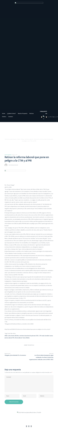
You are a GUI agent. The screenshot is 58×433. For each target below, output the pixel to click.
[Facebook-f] (26, 426)
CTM (40, 335)
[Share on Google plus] (31, 348)
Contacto (10, 117)
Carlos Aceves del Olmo (13, 335)
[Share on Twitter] (23, 348)
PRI (13, 338)
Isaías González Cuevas (47, 335)
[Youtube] (46, 117)
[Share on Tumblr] (29, 348)
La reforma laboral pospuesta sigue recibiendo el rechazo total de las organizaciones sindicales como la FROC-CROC (41, 356)
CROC (37, 335)
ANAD (6, 335)
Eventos (4, 117)
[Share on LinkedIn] (26, 348)
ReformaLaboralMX (13, 165)
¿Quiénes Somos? (11, 113)
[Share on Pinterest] (34, 348)
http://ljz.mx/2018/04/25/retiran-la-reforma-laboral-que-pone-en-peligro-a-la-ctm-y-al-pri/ (27, 329)
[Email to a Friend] (37, 348)
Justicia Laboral (8, 155)
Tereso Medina (25, 338)
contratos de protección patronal (27, 335)
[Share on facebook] (21, 348)
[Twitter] (28, 426)
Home (3, 113)
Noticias (31, 113)
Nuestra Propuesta (22, 113)
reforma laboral (18, 338)
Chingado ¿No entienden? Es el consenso (17, 356)
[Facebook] (41, 117)
